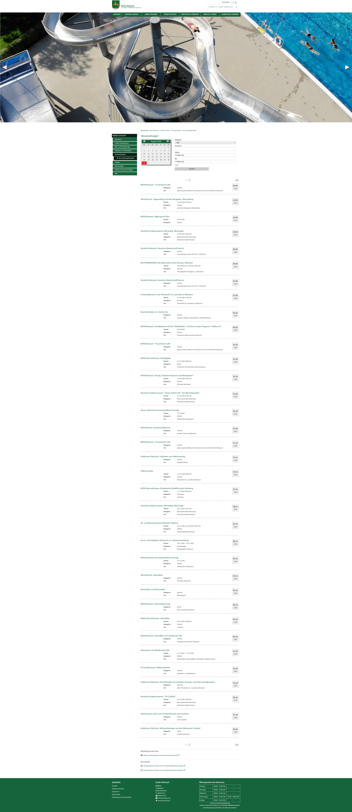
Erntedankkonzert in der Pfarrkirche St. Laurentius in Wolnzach (167, 185)
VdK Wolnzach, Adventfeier (152, 465)
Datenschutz (116, 685)
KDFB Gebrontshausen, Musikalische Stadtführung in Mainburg (167, 379)
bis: (176, 49)
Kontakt (114, 676)
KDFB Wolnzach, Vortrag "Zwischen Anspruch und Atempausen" (167, 266)
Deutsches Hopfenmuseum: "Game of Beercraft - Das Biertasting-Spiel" (170, 283)
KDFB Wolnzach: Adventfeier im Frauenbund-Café (161, 526)
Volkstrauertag (147, 361)
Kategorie (178, 30)
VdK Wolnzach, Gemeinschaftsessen (155, 318)
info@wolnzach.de (164, 688)
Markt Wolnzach (162, 673)
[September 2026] (168, 32)
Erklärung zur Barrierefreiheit (121, 687)
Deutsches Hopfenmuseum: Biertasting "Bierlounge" (162, 121)
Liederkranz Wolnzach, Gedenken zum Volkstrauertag (163, 347)
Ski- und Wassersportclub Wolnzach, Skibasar (159, 413)
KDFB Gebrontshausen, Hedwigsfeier (156, 248)
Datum (177, 42)
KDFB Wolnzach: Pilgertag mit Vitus (155, 107)
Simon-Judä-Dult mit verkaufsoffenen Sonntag (160, 300)
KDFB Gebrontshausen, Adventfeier (155, 509)
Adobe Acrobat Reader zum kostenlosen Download (160, 645)
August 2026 (156, 32)
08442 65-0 (161, 683)
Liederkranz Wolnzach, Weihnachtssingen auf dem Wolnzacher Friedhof (170, 619)
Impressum (115, 682)
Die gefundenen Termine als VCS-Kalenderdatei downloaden (163, 656)
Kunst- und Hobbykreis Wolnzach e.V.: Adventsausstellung (165, 431)
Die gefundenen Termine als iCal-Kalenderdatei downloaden (163, 660)
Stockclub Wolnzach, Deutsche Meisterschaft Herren (162, 139)
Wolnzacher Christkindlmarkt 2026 (155, 540)
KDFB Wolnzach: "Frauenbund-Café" (156, 75)
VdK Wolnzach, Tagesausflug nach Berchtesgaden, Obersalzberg (167, 89)
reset (176, 55)
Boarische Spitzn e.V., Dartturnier (154, 202)
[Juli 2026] (144, 32)
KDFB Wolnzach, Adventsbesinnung (155, 494)
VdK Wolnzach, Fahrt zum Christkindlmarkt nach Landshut (165, 604)
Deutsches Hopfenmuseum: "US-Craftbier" (158, 587)
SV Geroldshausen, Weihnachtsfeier (155, 558)
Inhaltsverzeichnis (118, 679)
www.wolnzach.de (164, 691)
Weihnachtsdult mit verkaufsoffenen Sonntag (159, 448)
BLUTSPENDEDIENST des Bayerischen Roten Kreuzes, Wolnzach (167, 153)
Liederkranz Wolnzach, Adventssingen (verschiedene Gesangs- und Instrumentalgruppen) (178, 572)
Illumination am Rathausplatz (153, 480)
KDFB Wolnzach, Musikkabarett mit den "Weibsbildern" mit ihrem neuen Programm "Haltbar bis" (181, 217)
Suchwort (178, 36)
